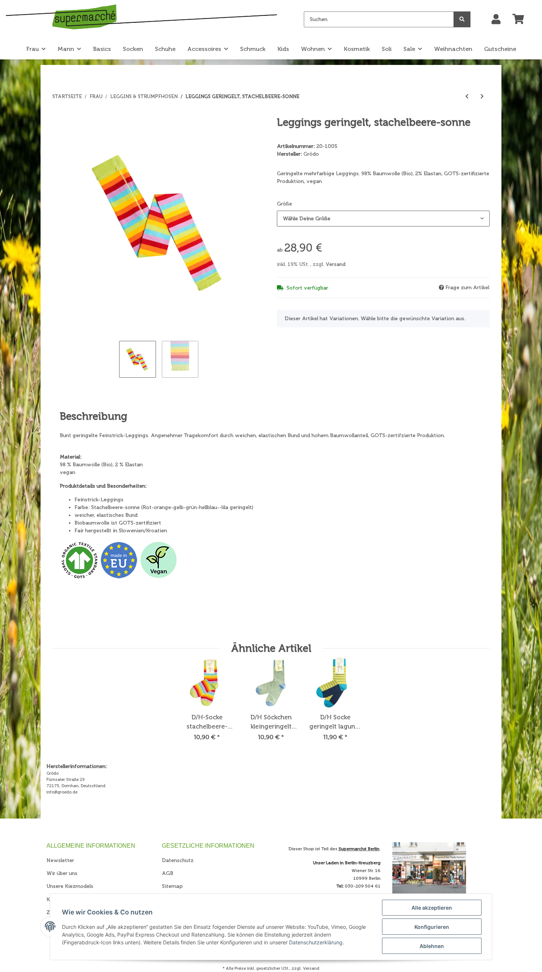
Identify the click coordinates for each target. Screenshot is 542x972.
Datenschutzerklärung (316, 942)
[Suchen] (462, 19)
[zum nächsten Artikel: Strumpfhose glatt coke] (482, 96)
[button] (496, 19)
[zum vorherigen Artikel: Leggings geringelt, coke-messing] (467, 96)
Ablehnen (432, 946)
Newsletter (60, 860)
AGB (167, 873)
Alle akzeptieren (431, 907)
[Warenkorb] (521, 19)
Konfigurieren (431, 927)
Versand (335, 264)
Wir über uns (61, 873)
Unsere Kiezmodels (69, 886)
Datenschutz (178, 860)
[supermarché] (141, 18)
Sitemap (172, 886)
